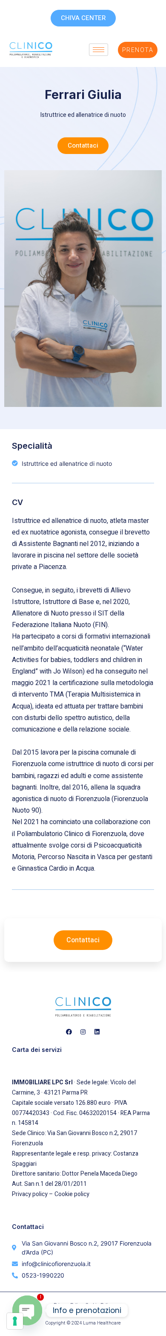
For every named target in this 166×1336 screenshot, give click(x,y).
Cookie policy (71, 1194)
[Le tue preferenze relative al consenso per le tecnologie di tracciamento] (15, 1321)
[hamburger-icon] (98, 50)
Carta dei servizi (37, 1049)
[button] (83, 145)
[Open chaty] (27, 1310)
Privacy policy (30, 1194)
